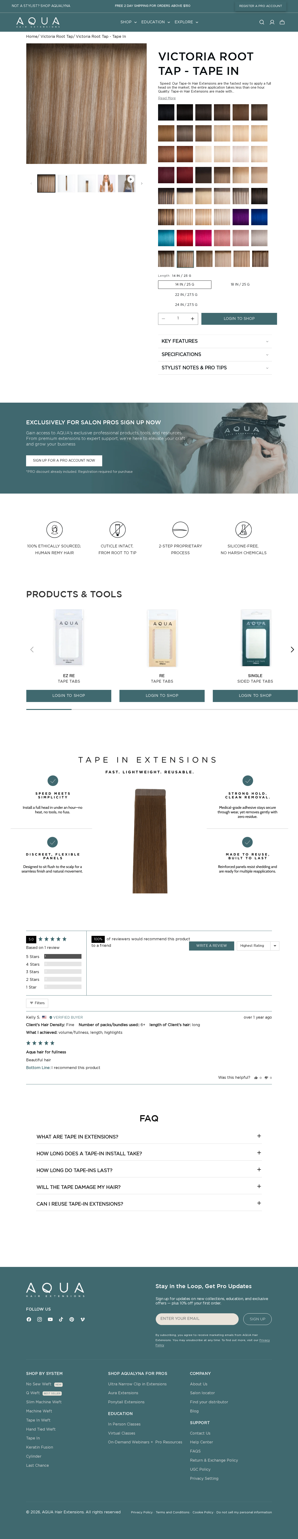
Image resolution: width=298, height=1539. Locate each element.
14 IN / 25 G (184, 284)
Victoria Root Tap (57, 36)
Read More (167, 98)
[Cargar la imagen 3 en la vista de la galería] (86, 183)
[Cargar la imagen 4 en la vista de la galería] (106, 183)
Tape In (33, 1438)
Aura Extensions (123, 1393)
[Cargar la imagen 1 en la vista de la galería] (46, 183)
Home (31, 36)
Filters (39, 1003)
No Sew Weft (38, 1384)
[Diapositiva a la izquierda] (31, 183)
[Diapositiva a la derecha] (142, 183)
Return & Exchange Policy (214, 1460)
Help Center (201, 1442)
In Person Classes (124, 1424)
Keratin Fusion (39, 1447)
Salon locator (202, 1393)
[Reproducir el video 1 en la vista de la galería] (126, 183)
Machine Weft (39, 1411)
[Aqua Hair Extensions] (38, 22)
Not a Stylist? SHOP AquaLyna (41, 6)
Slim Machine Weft (44, 1402)
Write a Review (211, 946)
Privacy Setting (204, 1478)
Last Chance (37, 1465)
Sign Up (257, 1319)
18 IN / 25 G (240, 284)
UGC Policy (200, 1469)
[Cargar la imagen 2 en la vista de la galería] (66, 183)
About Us (198, 1384)
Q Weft (33, 1393)
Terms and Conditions (173, 1512)
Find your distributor (209, 1402)
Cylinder (33, 1456)
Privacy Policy (142, 1512)
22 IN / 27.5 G (186, 295)
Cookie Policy (204, 1512)
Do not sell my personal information (244, 1512)
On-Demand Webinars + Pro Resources (145, 1442)
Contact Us (200, 1433)
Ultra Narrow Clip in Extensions (137, 1384)
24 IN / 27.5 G (186, 305)
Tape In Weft (38, 1420)
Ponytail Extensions (126, 1402)
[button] (128, 22)
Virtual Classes (121, 1433)
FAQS (195, 1451)
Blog (194, 1411)
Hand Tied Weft (41, 1429)
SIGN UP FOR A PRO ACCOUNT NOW (64, 460)
